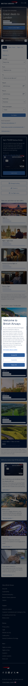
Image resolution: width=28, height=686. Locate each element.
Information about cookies (10, 349)
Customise (14, 360)
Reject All (14, 365)
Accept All (14, 355)
